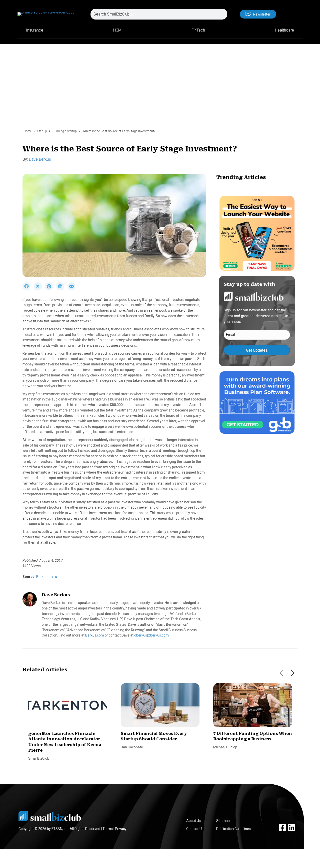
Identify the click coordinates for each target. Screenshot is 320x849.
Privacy (120, 829)
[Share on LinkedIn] (62, 289)
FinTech (198, 30)
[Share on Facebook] (28, 289)
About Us (193, 821)
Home (28, 131)
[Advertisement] (160, 89)
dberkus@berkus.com (151, 635)
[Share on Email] (73, 289)
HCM (117, 30)
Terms (107, 829)
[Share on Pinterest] (50, 289)
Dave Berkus (40, 159)
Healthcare (284, 30)
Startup (42, 131)
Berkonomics (46, 577)
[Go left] (282, 673)
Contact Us (195, 829)
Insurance (34, 30)
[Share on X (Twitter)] (39, 289)
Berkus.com (94, 635)
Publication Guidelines (233, 829)
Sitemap (223, 821)
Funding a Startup (65, 131)
